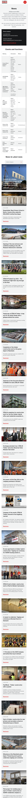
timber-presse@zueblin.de (9, 42)
